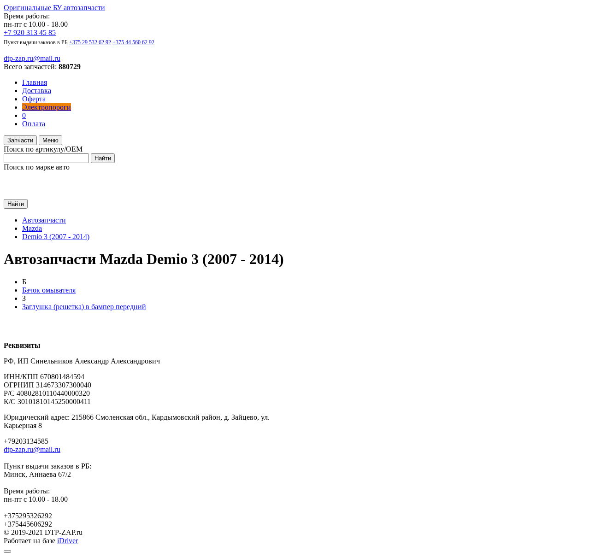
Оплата (33, 124)
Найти (102, 158)
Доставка (36, 90)
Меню (50, 140)
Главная (34, 82)
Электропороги (46, 107)
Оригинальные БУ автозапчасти (54, 8)
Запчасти (20, 140)
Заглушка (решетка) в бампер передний (84, 307)
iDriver (67, 541)
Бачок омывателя (49, 290)
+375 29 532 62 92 (90, 42)
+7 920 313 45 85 (30, 32)
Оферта (34, 99)
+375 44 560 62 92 (133, 42)
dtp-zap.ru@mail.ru (32, 58)
